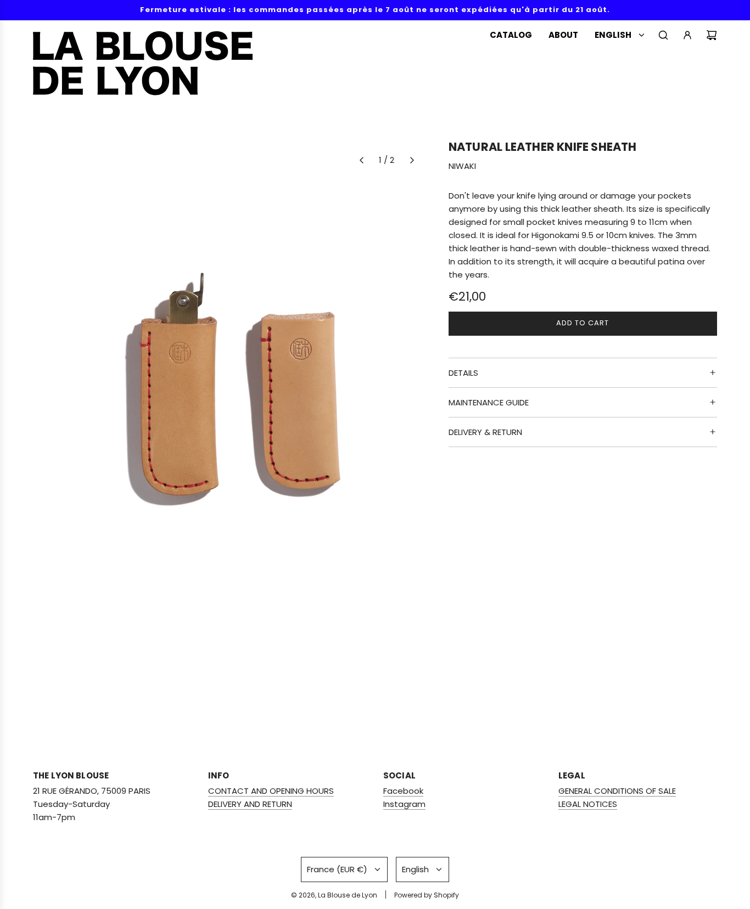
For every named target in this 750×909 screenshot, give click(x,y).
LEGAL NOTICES (587, 804)
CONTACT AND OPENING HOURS (271, 791)
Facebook (403, 791)
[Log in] (687, 35)
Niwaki (462, 166)
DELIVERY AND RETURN (250, 804)
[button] (361, 160)
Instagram (404, 804)
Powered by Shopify (426, 895)
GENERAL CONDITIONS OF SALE (617, 791)
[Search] (663, 35)
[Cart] (711, 35)
